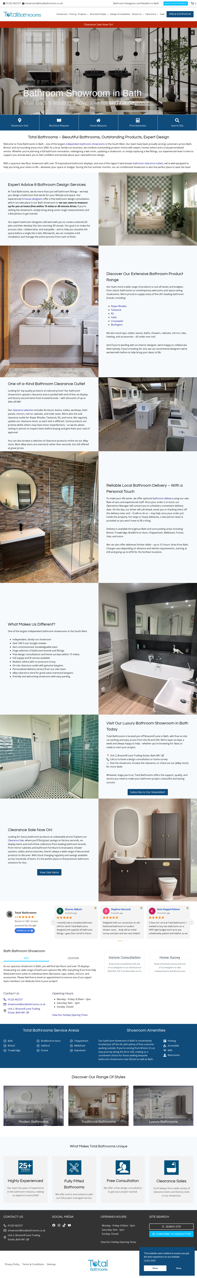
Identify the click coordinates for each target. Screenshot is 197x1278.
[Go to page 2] (119, 940)
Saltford (45, 1045)
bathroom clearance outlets (148, 163)
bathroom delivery (163, 498)
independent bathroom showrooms (85, 144)
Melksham (79, 1045)
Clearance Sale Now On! (98, 24)
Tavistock (116, 309)
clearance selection (23, 410)
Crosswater (117, 321)
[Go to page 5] (126, 940)
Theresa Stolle (119, 909)
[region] (98, 71)
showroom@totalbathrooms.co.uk (26, 1004)
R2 (112, 313)
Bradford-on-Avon (51, 1040)
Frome (44, 1050)
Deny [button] (178, 1268)
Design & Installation (120, 14)
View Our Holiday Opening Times (70, 1015)
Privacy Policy (12, 1264)
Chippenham (81, 1040)
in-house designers (32, 198)
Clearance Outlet (69, 384)
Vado (114, 317)
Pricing (72, 14)
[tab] (26, 958)
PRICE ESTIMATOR (180, 14)
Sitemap (51, 1264)
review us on (23, 930)
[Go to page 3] (122, 940)
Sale (162, 14)
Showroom (62, 14)
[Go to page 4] (124, 940)
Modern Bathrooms (34, 1121)
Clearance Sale (16, 840)
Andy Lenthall (165, 909)
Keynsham (80, 1050)
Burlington (117, 324)
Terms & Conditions (33, 1264)
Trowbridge (14, 1050)
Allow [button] (155, 1268)
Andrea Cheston (74, 909)
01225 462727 (15, 999)
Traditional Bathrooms (98, 1121)
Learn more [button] (150, 1260)
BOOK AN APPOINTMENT (176, 3)
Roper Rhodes (119, 306)
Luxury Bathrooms (163, 1121)
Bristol (11, 1045)
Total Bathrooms (25, 912)
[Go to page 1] (117, 940)
